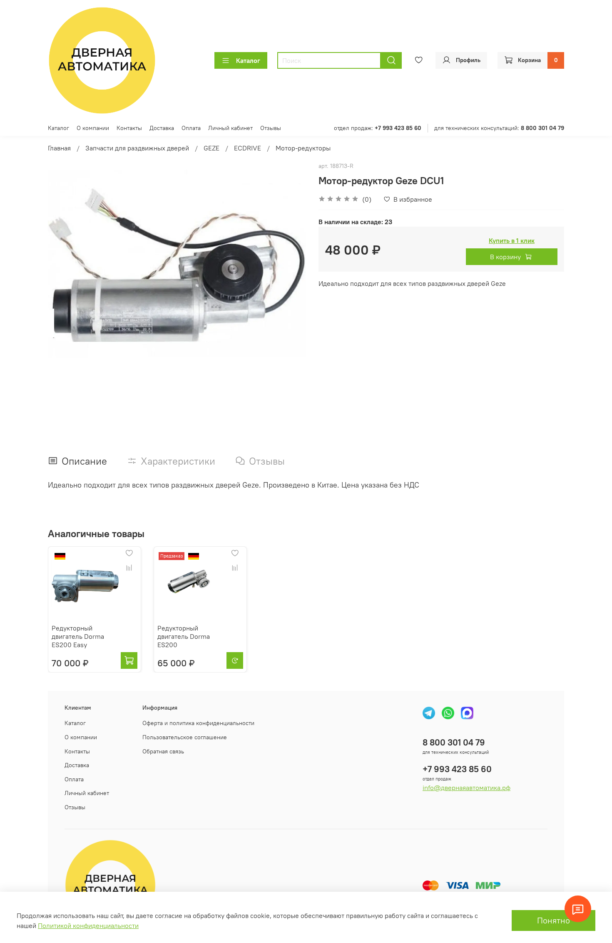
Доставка (161, 128)
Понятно (553, 920)
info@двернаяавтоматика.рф (466, 787)
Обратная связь (163, 751)
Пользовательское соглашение (184, 737)
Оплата (191, 128)
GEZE (211, 148)
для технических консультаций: (499, 128)
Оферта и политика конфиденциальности (198, 723)
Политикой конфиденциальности (88, 925)
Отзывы (270, 128)
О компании (93, 128)
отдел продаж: (377, 128)
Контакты (129, 128)
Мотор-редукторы (303, 148)
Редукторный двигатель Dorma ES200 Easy (78, 636)
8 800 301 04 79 (454, 742)
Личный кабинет (230, 128)
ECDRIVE (247, 148)
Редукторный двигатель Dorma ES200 (183, 636)
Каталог (248, 60)
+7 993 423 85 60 (457, 769)
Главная (59, 148)
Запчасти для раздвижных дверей (137, 148)
